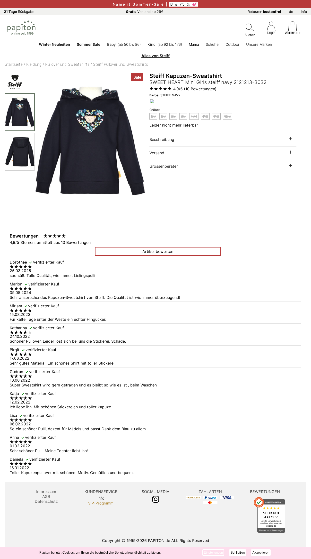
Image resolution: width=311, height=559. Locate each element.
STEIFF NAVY (165, 95)
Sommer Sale (88, 44)
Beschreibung (161, 139)
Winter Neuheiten (54, 44)
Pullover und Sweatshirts (67, 64)
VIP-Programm (100, 503)
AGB (46, 496)
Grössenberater (163, 166)
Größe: (154, 110)
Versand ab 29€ (145, 11)
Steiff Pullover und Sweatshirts (120, 64)
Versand (156, 152)
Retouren (264, 11)
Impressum (46, 491)
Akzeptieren (260, 552)
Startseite (14, 64)
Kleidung (34, 64)
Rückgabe (19, 11)
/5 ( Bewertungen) (194, 88)
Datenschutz (46, 501)
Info (304, 11)
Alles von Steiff (155, 55)
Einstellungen (213, 552)
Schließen (238, 552)
